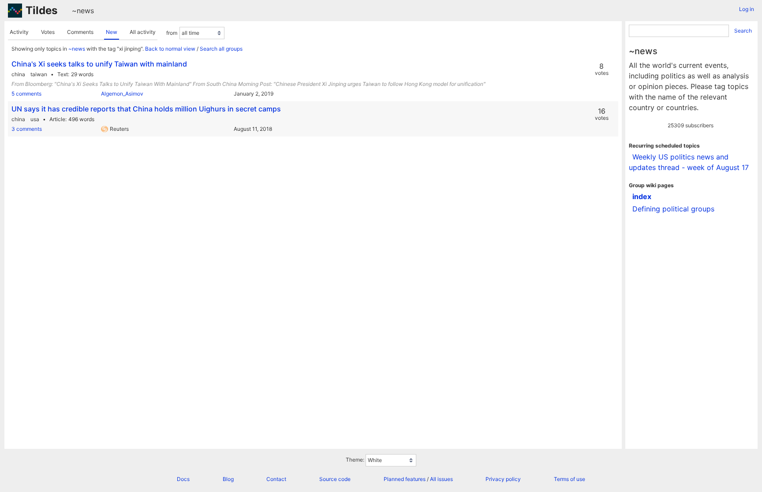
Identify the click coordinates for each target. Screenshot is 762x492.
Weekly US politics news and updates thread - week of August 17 (689, 162)
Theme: (355, 459)
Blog (228, 479)
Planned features (405, 479)
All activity (143, 32)
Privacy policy (503, 479)
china (18, 74)
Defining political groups (673, 208)
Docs (183, 479)
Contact (276, 479)
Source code (335, 479)
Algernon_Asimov (122, 93)
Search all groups (221, 48)
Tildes (41, 10)
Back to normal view (170, 48)
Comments (80, 32)
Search (743, 30)
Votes (48, 32)
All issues (441, 479)
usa (34, 119)
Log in (746, 9)
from (171, 33)
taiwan (38, 74)
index (641, 196)
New (111, 32)
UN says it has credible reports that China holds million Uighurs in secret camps (146, 108)
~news (83, 10)
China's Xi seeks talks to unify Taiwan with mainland (99, 63)
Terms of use (569, 479)
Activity (19, 32)
